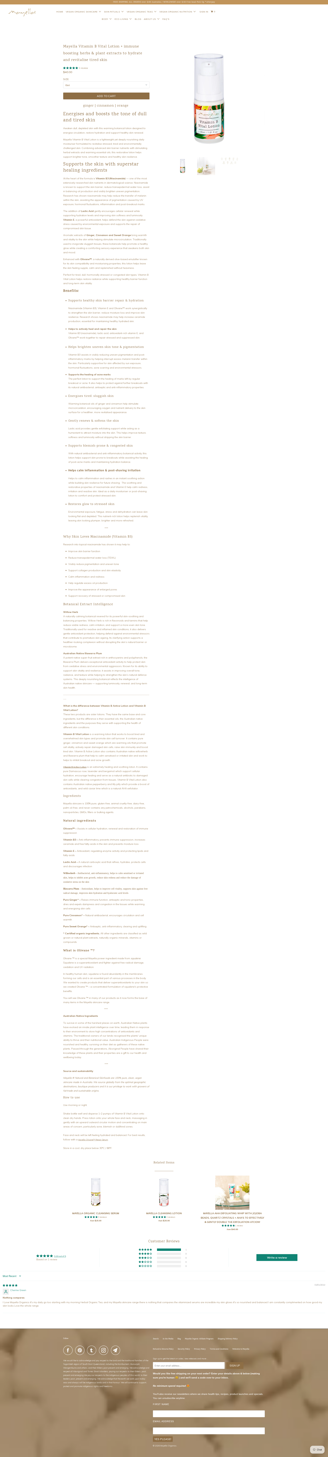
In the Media (168, 1338)
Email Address (163, 1421)
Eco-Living (122, 19)
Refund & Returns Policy (163, 1349)
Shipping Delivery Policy (228, 1338)
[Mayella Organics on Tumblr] (92, 1350)
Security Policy (184, 1349)
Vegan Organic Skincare (82, 11)
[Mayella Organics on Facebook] (68, 1350)
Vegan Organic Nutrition (176, 11)
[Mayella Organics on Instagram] (104, 1350)
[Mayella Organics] (19, 12)
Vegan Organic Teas (140, 11)
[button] (71, 68)
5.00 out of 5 (60, 1256)
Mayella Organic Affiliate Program (199, 1338)
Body (106, 19)
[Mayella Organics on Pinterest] (80, 1350)
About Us (150, 19)
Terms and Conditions (219, 1349)
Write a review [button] (277, 1257)
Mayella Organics (168, 1445)
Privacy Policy (200, 1349)
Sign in (204, 11)
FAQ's (165, 19)
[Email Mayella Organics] (116, 1350)
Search (156, 1338)
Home (59, 11)
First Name (161, 1404)
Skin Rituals (112, 11)
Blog (138, 19)
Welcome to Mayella (240, 1349)
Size (66, 79)
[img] (10, 1285)
